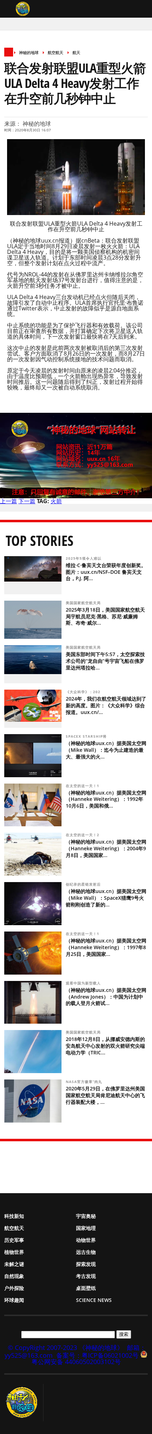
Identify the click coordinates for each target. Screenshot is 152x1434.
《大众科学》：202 (84, 691)
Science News (94, 1300)
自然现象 (14, 1276)
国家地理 (86, 1228)
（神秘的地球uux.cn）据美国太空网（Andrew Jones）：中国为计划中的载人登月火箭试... (106, 997)
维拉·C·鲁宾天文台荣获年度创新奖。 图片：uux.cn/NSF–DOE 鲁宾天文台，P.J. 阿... (106, 572)
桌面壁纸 (86, 1288)
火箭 (56, 501)
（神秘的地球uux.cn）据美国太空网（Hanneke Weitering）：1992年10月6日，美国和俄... (106, 799)
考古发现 (86, 1276)
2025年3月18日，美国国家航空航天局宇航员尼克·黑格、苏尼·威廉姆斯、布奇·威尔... (105, 616)
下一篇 (26, 501)
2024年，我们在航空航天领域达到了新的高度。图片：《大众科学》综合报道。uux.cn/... (106, 705)
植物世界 (14, 1252)
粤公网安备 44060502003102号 (76, 1361)
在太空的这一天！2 (83, 834)
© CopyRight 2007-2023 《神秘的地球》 (65, 1347)
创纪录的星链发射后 (84, 884)
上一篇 (8, 501)
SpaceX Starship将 (87, 736)
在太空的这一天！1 (83, 785)
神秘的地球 (29, 52)
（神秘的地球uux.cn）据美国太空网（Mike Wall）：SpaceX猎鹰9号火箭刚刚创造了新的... (106, 898)
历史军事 (14, 1240)
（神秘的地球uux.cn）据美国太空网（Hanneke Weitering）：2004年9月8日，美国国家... (106, 848)
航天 (76, 52)
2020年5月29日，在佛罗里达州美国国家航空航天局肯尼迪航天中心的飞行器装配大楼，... (105, 1095)
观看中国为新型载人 (84, 983)
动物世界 (86, 1240)
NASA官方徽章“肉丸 (85, 1081)
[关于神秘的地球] (23, 1402)
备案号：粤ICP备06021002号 (97, 1355)
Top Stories (40, 540)
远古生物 (86, 1252)
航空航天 (55, 52)
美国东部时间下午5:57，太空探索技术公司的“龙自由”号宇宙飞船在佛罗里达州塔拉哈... (105, 661)
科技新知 (14, 1216)
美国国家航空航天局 (84, 602)
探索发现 (86, 1264)
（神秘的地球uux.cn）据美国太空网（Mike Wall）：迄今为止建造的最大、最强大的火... (106, 750)
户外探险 (14, 1288)
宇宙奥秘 (86, 1216)
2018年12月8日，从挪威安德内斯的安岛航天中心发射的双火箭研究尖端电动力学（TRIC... (105, 1046)
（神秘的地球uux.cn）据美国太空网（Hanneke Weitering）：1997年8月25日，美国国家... (106, 947)
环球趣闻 (14, 1300)
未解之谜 (14, 1264)
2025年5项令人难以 (84, 558)
